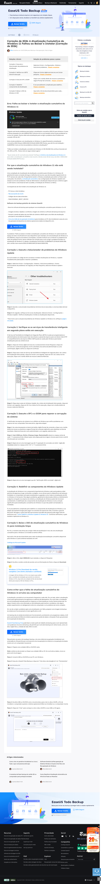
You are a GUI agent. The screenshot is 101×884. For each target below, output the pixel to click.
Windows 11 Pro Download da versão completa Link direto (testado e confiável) (25, 570)
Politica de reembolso (50, 838)
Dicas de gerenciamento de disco (13, 847)
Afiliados (63, 856)
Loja (45, 859)
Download (26, 838)
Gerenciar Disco (37, 3)
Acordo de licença (49, 847)
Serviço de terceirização (50, 865)
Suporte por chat (28, 841)
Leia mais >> (84, 58)
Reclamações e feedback (67, 865)
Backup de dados (84, 71)
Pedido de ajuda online (84, 116)
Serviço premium (28, 847)
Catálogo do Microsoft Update (16, 542)
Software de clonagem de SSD (12, 853)
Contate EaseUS (65, 850)
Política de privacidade (50, 841)
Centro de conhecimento (10, 859)
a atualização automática (30, 179)
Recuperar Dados (24, 3)
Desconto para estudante (67, 859)
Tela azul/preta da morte (15, 194)
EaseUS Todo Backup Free (15, 623)
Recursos (7, 833)
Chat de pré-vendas (84, 120)
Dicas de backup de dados (11, 844)
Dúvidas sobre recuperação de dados (33, 859)
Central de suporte (28, 836)
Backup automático (85, 97)
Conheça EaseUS (65, 844)
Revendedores (65, 853)
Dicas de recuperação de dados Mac (13, 838)
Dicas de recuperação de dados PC (13, 836)
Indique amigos (65, 868)
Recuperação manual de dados (52, 862)
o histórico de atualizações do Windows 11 (52, 155)
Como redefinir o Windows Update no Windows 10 (33, 514)
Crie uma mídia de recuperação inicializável (21, 219)
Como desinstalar (49, 836)
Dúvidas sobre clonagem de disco (33, 862)
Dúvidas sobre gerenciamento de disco (34, 865)
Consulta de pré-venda (30, 844)
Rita (11, 50)
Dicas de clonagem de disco (11, 850)
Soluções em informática (10, 862)
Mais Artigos (48, 50)
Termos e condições (49, 850)
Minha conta (64, 862)
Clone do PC (83, 87)
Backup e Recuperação (37, 50)
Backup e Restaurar (51, 3)
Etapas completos (39, 93)
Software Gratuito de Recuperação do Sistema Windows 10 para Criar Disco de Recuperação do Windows (52, 764)
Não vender (47, 844)
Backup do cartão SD (85, 92)
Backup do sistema (85, 76)
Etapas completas (53, 67)
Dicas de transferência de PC (11, 856)
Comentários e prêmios (67, 847)
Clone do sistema (84, 81)
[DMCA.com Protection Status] (13, 880)
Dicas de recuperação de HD (11, 841)
